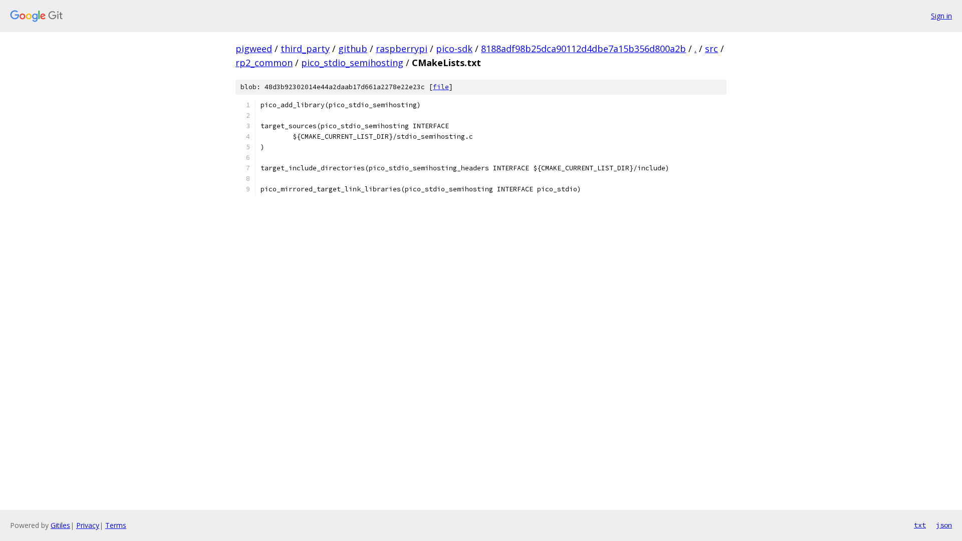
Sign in (941, 16)
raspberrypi (401, 49)
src (711, 49)
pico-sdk (454, 49)
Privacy (87, 525)
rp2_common (264, 63)
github (352, 49)
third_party (305, 49)
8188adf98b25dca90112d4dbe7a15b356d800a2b (583, 49)
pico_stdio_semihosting (352, 63)
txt (920, 524)
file (441, 87)
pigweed (253, 49)
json (944, 524)
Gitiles (60, 525)
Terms (115, 525)
